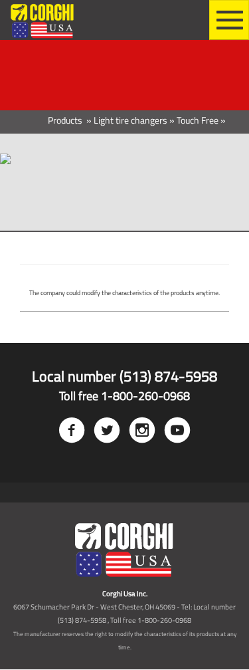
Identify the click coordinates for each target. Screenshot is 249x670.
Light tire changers (130, 120)
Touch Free (197, 120)
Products (66, 120)
